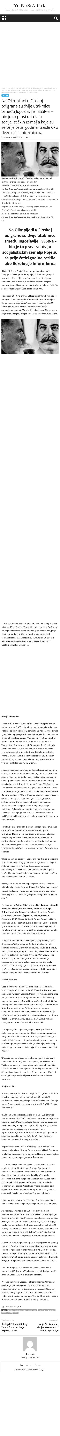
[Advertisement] (30, 53)
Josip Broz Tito (20, 1310)
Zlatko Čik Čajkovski (9, 1313)
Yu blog (10, 88)
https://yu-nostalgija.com (30, 1358)
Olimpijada (32, 1310)
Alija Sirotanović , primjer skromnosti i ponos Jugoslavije (47, 1327)
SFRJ (40, 1310)
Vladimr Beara (49, 1310)
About (29, 1365)
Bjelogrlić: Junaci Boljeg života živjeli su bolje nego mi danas (14, 1327)
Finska (10, 1310)
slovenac (7, 137)
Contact (37, 1365)
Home (3, 88)
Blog (21, 1365)
